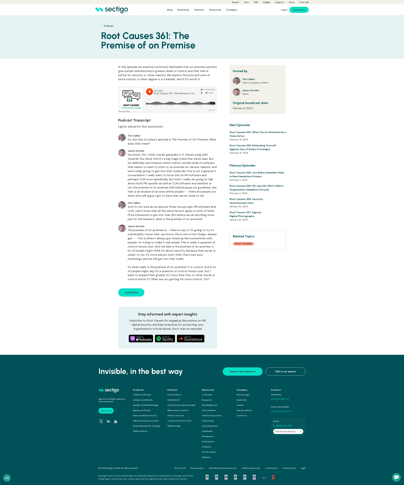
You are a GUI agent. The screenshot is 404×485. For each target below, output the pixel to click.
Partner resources (175, 415)
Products (138, 389)
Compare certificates (143, 400)
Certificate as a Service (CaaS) (181, 405)
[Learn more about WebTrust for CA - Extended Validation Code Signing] (235, 477)
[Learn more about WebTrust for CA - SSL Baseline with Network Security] (244, 477)
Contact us (242, 415)
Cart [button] (246, 2)
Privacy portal (289, 468)
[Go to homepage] (111, 9)
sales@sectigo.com (280, 399)
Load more (131, 292)
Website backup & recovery (145, 421)
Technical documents (212, 415)
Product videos (209, 452)
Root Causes (243, 243)
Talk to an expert (285, 371)
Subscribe (106, 410)
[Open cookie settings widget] (7, 478)
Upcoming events (210, 426)
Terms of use (180, 468)
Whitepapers (208, 436)
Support (279, 2)
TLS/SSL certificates (142, 394)
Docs (291, 2)
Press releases (209, 410)
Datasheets (207, 431)
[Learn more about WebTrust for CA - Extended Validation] (226, 477)
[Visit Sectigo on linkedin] (108, 421)
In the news (207, 394)
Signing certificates (142, 410)
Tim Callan (248, 79)
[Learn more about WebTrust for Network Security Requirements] (207, 477)
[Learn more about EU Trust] (263, 477)
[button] (396, 477)
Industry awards (244, 410)
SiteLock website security (145, 415)
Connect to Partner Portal (179, 421)
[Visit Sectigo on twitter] (101, 421)
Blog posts (207, 400)
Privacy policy (197, 468)
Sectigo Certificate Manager (146, 405)
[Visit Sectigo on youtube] (115, 421)
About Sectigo (243, 394)
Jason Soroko (250, 90)
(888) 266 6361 (284, 425)
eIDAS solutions (140, 431)
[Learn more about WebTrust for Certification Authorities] (216, 477)
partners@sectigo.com (281, 411)
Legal (303, 468)
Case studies (208, 421)
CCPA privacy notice (251, 468)
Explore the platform (242, 371)
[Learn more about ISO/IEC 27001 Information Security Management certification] (273, 477)
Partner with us (174, 394)
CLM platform (173, 400)
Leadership (242, 400)
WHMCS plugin (174, 426)
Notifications (208, 441)
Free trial (304, 2)
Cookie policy (271, 468)
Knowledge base (209, 405)
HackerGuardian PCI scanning (146, 426)
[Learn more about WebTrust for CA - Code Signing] (254, 477)
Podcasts (206, 447)
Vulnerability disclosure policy (223, 468)
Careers (240, 405)
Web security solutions (178, 410)
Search (235, 2)
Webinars (206, 457)
